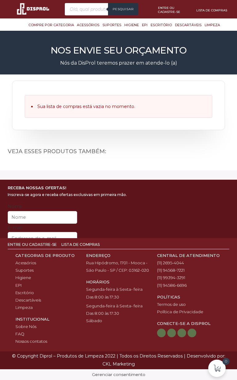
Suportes (111, 25)
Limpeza (212, 25)
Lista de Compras (80, 244)
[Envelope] (192, 333)
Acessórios (88, 25)
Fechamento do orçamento (118, 167)
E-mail (15, 227)
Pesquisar (123, 9)
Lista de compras (211, 10)
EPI (145, 25)
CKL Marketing (118, 364)
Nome (15, 206)
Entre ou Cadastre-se (33, 244)
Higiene (131, 25)
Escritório (161, 25)
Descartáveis (188, 25)
